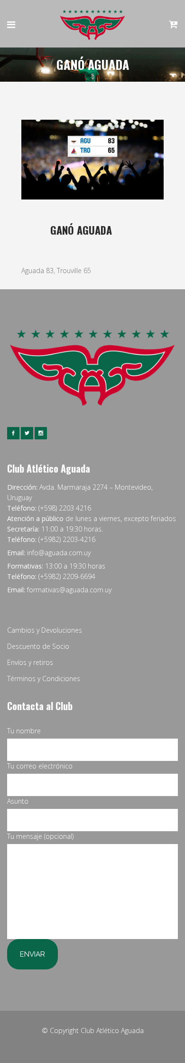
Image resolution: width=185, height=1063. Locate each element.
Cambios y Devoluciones (44, 630)
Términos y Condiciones (43, 678)
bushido (143, 246)
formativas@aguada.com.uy (69, 589)
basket (83, 246)
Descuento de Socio (38, 646)
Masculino (110, 246)
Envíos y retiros (30, 662)
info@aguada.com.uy (59, 552)
